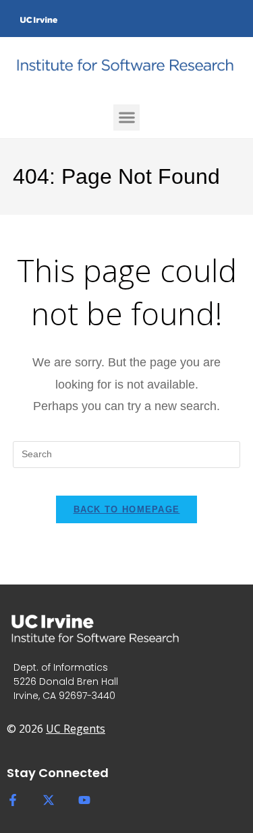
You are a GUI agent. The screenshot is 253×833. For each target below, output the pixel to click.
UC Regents (75, 728)
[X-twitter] (49, 800)
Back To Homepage (127, 509)
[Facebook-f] (13, 800)
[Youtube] (84, 800)
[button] (126, 117)
